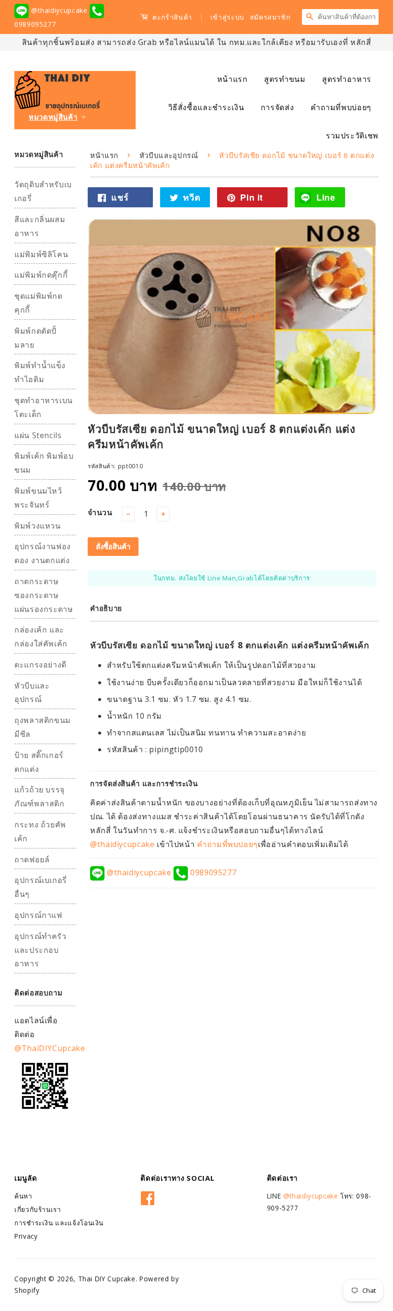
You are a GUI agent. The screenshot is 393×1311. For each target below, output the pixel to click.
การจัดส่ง (277, 107)
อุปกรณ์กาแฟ (38, 915)
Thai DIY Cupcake (107, 1278)
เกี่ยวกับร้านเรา (37, 1209)
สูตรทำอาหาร (346, 79)
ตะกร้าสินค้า (171, 17)
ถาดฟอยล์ (31, 859)
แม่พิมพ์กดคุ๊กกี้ (41, 275)
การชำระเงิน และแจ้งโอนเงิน (59, 1222)
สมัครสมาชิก (270, 17)
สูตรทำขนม (284, 79)
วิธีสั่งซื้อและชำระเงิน (206, 107)
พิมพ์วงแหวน (37, 525)
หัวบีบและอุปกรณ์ (168, 155)
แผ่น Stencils (38, 435)
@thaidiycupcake (59, 10)
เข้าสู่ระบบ (227, 17)
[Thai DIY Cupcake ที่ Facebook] (147, 1196)
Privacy (25, 1236)
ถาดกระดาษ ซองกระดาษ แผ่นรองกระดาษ (43, 595)
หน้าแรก (232, 79)
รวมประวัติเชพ (352, 135)
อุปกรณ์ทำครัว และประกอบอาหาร (40, 950)
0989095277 (212, 872)
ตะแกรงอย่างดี (40, 664)
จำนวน (100, 512)
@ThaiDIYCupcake (49, 1048)
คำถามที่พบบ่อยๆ (341, 107)
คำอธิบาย (106, 608)
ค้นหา (23, 1195)
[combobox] (348, 16)
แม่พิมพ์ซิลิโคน (41, 254)
